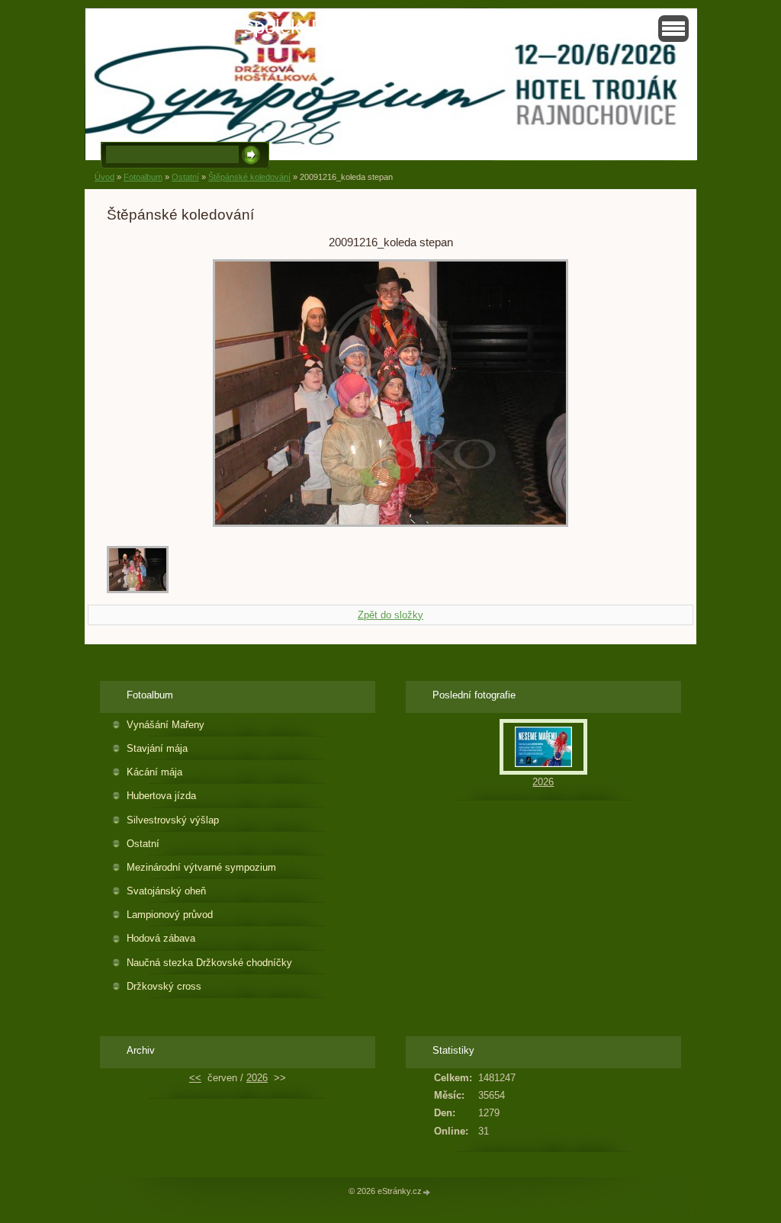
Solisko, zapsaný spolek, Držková (238, 26)
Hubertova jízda (161, 795)
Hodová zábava (161, 938)
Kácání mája (154, 772)
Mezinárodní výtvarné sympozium (201, 867)
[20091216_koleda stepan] (138, 589)
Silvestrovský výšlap (173, 820)
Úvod (104, 176)
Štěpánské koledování (249, 176)
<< (195, 1077)
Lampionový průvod (170, 914)
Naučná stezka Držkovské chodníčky (209, 962)
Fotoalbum (143, 176)
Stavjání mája (157, 748)
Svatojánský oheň (166, 891)
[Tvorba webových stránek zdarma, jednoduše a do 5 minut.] (427, 1192)
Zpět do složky (390, 615)
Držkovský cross (164, 986)
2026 (543, 782)
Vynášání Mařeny (165, 724)
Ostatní (185, 176)
